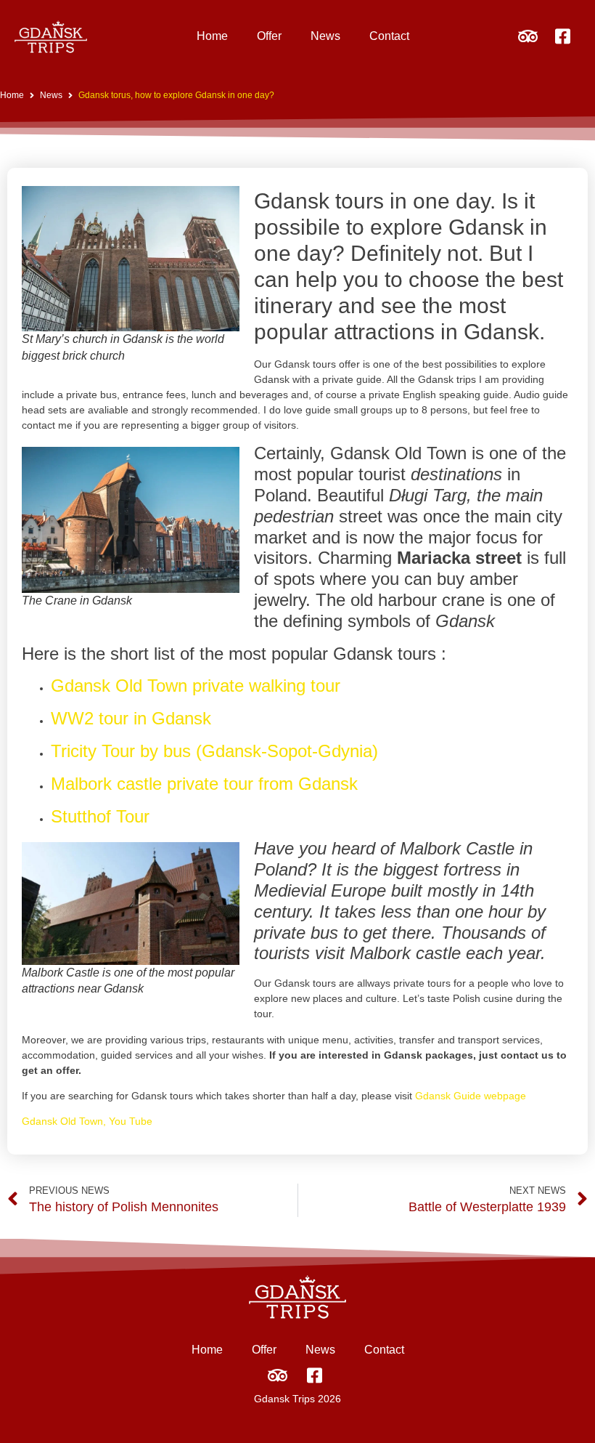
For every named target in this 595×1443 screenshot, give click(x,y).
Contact (389, 36)
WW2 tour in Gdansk (131, 718)
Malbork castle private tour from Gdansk (204, 783)
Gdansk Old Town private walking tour (195, 685)
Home (212, 36)
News (325, 36)
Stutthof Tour (100, 816)
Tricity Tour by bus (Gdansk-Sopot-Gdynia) (214, 751)
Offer (269, 36)
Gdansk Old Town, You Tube (87, 1121)
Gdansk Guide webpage (470, 1096)
